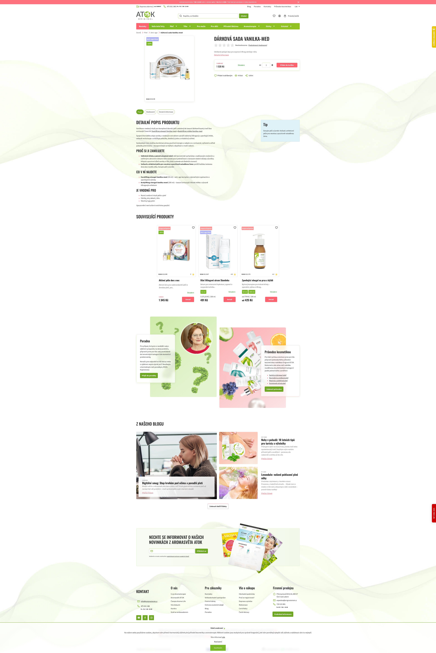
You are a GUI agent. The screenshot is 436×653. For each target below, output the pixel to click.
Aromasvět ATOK (177, 597)
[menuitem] (142, 26)
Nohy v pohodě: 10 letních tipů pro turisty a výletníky (278, 441)
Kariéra (173, 608)
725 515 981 (281, 604)
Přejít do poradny (149, 375)
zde (223, 637)
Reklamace (243, 605)
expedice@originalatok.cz (287, 600)
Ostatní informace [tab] (166, 112)
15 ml (203, 292)
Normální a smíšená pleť (278, 378)
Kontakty (267, 6)
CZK (296, 7)
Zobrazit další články (218, 506)
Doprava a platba (245, 601)
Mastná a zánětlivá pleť (278, 380)
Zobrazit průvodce (274, 389)
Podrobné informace (282, 614)
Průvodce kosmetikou (282, 6)
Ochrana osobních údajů (214, 605)
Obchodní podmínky (247, 594)
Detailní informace (221, 55)
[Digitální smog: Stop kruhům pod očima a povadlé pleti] (176, 465)
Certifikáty (243, 608)
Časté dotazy (244, 612)
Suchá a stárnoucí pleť (277, 375)
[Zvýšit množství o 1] (272, 65)
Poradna (257, 6)
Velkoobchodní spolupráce (215, 597)
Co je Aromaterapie (178, 594)
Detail (188, 299)
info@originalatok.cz (149, 601)
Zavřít (224, 78)
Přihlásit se (201, 551)
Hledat (244, 16)
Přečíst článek (147, 493)
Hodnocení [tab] (150, 112)
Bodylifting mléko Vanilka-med (190, 131)
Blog (249, 6)
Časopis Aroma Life (178, 601)
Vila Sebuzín (175, 605)
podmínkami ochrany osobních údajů (178, 556)
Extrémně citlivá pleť (277, 383)
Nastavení (218, 642)
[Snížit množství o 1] (260, 65)
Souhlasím (218, 648)
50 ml (245, 292)
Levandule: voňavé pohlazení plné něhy (279, 476)
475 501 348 (145, 606)
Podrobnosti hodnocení (257, 45)
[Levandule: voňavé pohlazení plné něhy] (238, 483)
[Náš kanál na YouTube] (138, 617)
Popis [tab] (140, 112)
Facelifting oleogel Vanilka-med (164, 131)
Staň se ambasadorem (179, 612)
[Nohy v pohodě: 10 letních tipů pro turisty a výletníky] (238, 448)
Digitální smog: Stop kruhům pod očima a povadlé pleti (172, 483)
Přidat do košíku (287, 65)
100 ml (251, 292)
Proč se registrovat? (246, 597)
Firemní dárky (210, 601)
